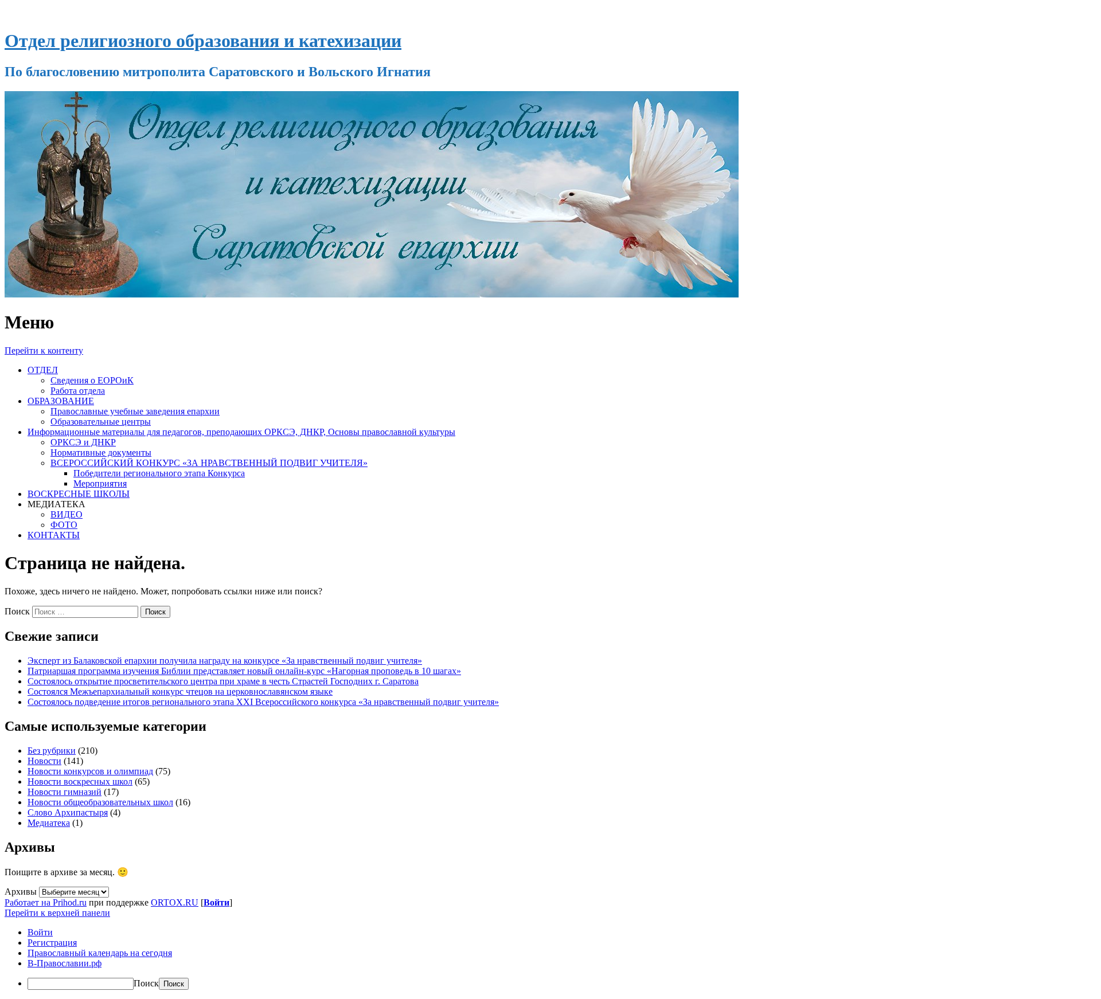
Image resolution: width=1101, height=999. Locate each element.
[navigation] (550, 958)
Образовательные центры (100, 421)
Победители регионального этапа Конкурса (159, 473)
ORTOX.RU (174, 902)
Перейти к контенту (44, 350)
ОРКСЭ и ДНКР (83, 442)
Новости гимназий (64, 792)
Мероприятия (100, 483)
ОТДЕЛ (43, 370)
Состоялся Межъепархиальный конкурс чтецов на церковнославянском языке (180, 691)
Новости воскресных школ (80, 781)
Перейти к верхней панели (57, 913)
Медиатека (49, 823)
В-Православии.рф (64, 963)
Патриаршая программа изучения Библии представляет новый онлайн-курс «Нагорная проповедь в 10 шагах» (244, 671)
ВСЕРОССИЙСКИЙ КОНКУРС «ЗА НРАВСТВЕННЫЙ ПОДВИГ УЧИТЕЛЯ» (209, 463)
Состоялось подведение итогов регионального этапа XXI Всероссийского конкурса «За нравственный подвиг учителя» (263, 702)
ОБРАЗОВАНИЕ (61, 401)
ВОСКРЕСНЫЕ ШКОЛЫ (79, 494)
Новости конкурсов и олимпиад (90, 771)
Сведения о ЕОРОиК (92, 380)
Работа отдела (77, 390)
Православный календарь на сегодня (100, 953)
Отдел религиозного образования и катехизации (203, 40)
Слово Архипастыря (68, 812)
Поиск (17, 611)
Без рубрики (52, 750)
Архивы (21, 891)
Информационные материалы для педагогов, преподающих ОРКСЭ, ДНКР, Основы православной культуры (241, 432)
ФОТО (63, 525)
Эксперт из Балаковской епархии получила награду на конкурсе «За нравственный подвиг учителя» (225, 660)
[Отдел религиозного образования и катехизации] (372, 294)
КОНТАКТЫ (54, 535)
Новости (44, 761)
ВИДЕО (66, 514)
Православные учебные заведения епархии (135, 411)
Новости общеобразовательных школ (100, 802)
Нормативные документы (100, 452)
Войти (216, 902)
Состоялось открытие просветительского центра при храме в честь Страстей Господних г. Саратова (223, 681)
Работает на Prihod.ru (46, 902)
